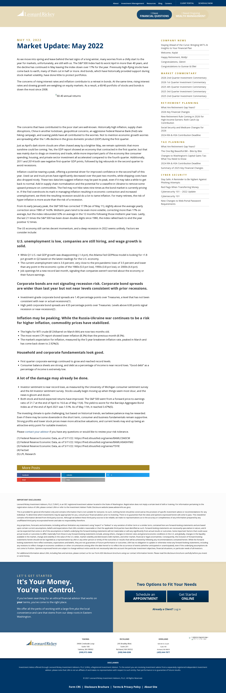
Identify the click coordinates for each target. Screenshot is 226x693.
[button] (12, 3)
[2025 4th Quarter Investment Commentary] (185, 87)
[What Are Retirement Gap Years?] (185, 107)
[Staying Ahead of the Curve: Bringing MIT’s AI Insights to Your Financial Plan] (185, 46)
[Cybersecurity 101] (185, 196)
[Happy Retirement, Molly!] (185, 57)
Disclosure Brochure (96, 686)
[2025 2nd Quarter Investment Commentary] (185, 96)
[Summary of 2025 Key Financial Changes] (185, 168)
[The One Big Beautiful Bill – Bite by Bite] (185, 151)
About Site (150, 686)
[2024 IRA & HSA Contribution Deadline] (185, 135)
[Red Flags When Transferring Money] (185, 187)
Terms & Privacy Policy (127, 686)
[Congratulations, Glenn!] (185, 62)
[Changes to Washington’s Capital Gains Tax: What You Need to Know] (185, 157)
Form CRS (75, 686)
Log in (167, 609)
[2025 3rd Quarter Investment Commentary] (185, 91)
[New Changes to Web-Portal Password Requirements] (185, 202)
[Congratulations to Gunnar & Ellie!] (185, 66)
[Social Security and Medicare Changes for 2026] (185, 129)
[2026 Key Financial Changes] (185, 112)
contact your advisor (37, 431)
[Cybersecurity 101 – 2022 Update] (185, 191)
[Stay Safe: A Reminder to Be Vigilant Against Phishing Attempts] (185, 181)
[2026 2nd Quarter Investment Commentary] (185, 78)
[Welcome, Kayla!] (185, 52)
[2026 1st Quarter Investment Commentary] (185, 82)
